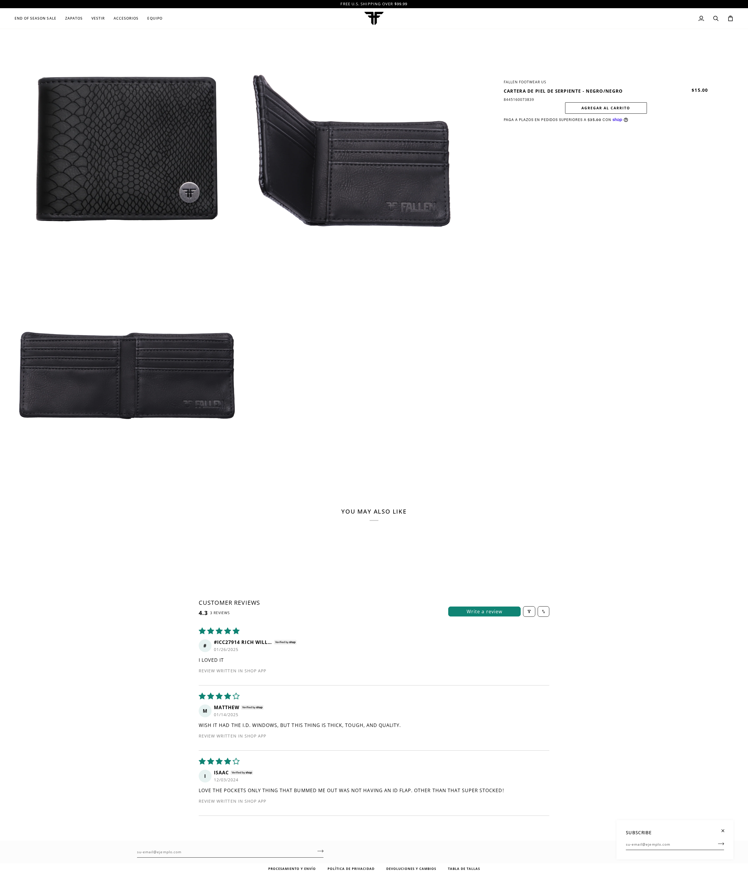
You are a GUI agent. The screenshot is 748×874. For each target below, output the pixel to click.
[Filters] (529, 611)
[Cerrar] (725, 828)
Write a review (484, 611)
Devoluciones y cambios (411, 868)
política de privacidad (351, 868)
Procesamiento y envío (292, 868)
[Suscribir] (719, 843)
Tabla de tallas (464, 868)
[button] (38, 18)
